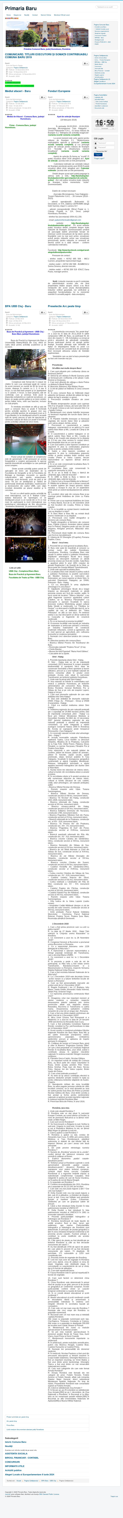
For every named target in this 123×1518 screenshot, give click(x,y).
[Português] (16, 18)
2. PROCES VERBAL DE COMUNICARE (19, 86)
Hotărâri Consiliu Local (102, 29)
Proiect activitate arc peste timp (18, 1417)
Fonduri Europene (59, 91)
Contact (35, 15)
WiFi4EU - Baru (99, 38)
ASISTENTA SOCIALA (16, 1453)
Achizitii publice (13, 1470)
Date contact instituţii (102, 101)
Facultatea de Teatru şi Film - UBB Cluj (26, 578)
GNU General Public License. (49, 1494)
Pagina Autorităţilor (100, 95)
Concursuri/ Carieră (100, 35)
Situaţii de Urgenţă (100, 33)
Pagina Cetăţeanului (21, 67)
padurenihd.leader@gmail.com (68, 220)
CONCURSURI (12, 1461)
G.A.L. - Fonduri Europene (102, 60)
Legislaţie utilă (99, 97)
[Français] (10, 18)
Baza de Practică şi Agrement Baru (24, 574)
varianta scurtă (55, 135)
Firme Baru (10, 1425)
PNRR (96, 44)
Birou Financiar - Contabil (102, 71)
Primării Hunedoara (101, 104)
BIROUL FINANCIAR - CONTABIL (22, 1457)
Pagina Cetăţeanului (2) (102, 79)
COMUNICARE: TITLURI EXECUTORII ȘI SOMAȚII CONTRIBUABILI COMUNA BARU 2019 (46, 55)
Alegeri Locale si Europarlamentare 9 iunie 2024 (29, 1474)
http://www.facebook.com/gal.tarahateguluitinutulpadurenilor (68, 251)
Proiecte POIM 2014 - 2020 (103, 42)
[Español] (17, 18)
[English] (8, 18)
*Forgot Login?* (99, 158)
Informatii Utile (99, 68)
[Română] (6, 18)
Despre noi (17, 15)
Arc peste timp (12, 1421)
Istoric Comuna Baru (15, 1441)
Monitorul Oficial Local (62, 15)
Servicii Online (46, 15)
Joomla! (8, 1494)
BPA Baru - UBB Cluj (101, 62)
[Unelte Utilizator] (86, 63)
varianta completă (71, 135)
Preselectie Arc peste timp (64, 306)
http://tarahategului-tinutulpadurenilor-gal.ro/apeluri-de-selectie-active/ (68, 178)
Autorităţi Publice (99, 99)
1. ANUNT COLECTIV (13, 82)
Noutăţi (26, 15)
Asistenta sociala (100, 73)
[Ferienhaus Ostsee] (113, 128)
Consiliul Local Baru (100, 27)
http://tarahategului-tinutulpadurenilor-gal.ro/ (68, 224)
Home (8, 15)
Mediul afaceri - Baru (18, 91)
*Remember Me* (101, 151)
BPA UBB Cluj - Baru (18, 306)
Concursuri (98, 66)
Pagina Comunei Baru (101, 25)
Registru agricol (99, 75)
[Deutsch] (12, 18)
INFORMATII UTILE (14, 1466)
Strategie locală (99, 40)
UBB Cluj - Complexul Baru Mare (24, 571)
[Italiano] (14, 18)
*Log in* (98, 154)
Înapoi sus (114, 1496)
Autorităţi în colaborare (101, 106)
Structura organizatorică (102, 31)
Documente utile (99, 108)
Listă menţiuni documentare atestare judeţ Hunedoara (25, 1429)
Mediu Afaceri (99, 64)
